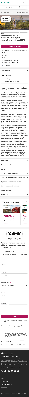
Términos (22, 340)
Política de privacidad (15, 393)
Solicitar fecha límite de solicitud (12, 60)
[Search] (24, 2)
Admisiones (12, 8)
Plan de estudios (19, 7)
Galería (24, 8)
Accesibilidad (23, 393)
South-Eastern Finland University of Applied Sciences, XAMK (14, 32)
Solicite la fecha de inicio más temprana (13, 62)
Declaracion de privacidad (6, 341)
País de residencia (6, 282)
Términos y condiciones (6, 393)
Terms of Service (4, 345)
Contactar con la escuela (14, 46)
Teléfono (4, 303)
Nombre (3, 261)
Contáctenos (4, 387)
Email (3, 293)
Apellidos (4, 272)
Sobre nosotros (4, 381)
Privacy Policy (22, 344)
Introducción (4, 8)
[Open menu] (26, 2)
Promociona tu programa (6, 384)
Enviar (14, 316)
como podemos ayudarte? (8, 251)
